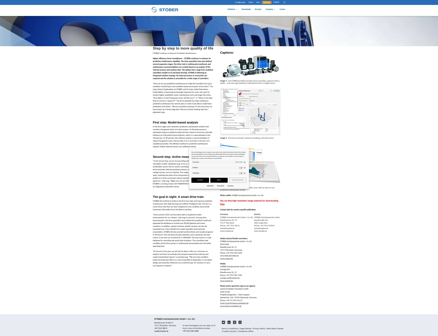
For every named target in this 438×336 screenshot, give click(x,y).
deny (219, 180)
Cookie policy (210, 185)
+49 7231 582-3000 (191, 331)
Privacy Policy (220, 185)
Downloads (246, 9)
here (222, 204)
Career (282, 9)
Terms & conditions (230, 329)
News (251, 2)
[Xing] (235, 323)
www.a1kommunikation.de (230, 306)
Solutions (231, 9)
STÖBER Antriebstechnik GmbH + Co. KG (174, 319)
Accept (200, 180)
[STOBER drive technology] (165, 9)
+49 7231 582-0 (160, 328)
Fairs (258, 2)
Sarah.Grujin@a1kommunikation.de (234, 303)
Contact (267, 2)
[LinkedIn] (229, 323)
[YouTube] (224, 323)
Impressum (230, 185)
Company (269, 9)
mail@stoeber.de (161, 331)
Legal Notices (245, 329)
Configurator (240, 2)
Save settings (237, 180)
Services (258, 9)
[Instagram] (240, 323)
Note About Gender (275, 329)
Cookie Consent (229, 331)
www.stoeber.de (226, 259)
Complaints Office (245, 331)
